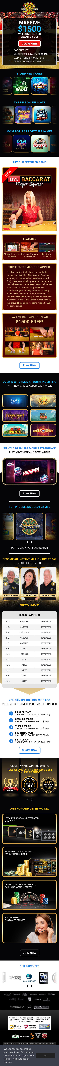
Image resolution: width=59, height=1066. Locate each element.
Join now (29, 953)
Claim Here (29, 43)
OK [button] (45, 1055)
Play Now (29, 365)
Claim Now (29, 750)
